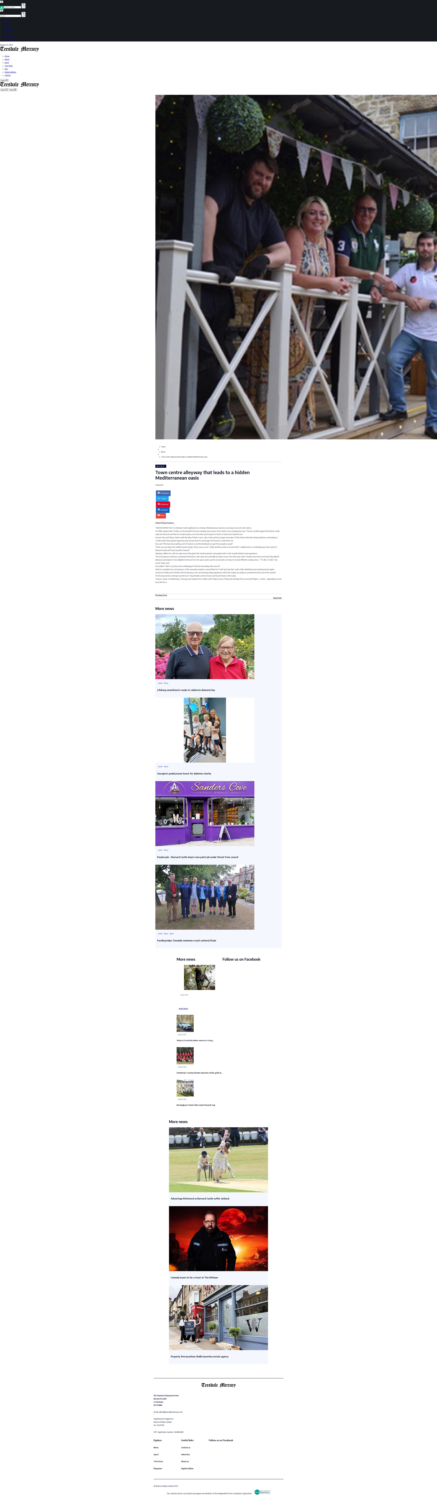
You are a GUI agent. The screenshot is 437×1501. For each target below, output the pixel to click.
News (7, 59)
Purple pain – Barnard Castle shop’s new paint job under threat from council (197, 857)
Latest (160, 683)
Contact (8, 75)
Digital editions (10, 72)
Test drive (9, 66)
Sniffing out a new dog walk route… (198, 1001)
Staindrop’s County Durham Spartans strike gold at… (199, 1073)
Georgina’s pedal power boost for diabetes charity (184, 773)
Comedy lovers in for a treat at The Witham (194, 1277)
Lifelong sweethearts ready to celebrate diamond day (186, 689)
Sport (7, 62)
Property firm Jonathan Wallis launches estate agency (200, 1356)
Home (7, 56)
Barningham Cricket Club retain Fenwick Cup (196, 1105)
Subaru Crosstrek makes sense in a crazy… (195, 1040)
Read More (183, 1009)
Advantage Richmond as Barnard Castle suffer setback (200, 1198)
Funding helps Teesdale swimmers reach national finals (186, 940)
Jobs (6, 69)
